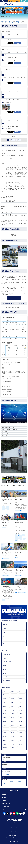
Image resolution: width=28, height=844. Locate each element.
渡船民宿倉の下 (18, 21)
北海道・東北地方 (7, 654)
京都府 (12, 721)
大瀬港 (10, 21)
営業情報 (5, 628)
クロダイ (17, 22)
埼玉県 (12, 702)
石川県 (12, 710)
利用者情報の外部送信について (13, 837)
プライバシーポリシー (13, 833)
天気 (4, 640)
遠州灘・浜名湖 (6, 774)
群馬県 (4, 702)
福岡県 (4, 740)
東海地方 (5, 665)
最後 (19, 139)
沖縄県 (12, 747)
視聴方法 (25, 1)
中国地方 (5, 673)
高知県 (20, 736)
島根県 (12, 729)
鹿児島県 (5, 747)
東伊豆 (4, 772)
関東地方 (5, 658)
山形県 (20, 694)
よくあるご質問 (5, 806)
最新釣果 (5, 624)
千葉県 (20, 702)
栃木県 (20, 698)
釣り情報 (4, 800)
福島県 (4, 698)
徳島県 (20, 732)
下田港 (11, 766)
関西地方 (5, 669)
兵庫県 (4, 725)
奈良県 (12, 725)
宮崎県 (20, 744)
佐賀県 (12, 740)
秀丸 (3, 759)
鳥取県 (4, 729)
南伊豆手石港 (20, 766)
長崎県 (20, 740)
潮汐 (4, 643)
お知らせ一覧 (13, 827)
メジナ (13, 22)
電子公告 (13, 825)
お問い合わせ (13, 831)
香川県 (4, 736)
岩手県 (20, 691)
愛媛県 (12, 736)
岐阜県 (20, 713)
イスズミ (9, 22)
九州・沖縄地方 (6, 680)
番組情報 (4, 797)
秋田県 (12, 694)
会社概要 (13, 822)
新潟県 (20, 706)
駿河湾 (19, 772)
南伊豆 (6, 21)
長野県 (12, 713)
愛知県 (12, 717)
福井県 (20, 710)
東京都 (4, 706)
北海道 (4, 691)
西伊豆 (11, 772)
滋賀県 (4, 721)
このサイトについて (13, 835)
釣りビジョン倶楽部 (14, 1)
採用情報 (13, 829)
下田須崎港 (5, 766)
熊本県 (4, 744)
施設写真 (5, 632)
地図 (4, 636)
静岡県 (2, 21)
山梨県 (4, 713)
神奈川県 (13, 706)
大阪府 (20, 721)
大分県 (12, 744)
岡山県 (20, 729)
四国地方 (5, 677)
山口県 (12, 732)
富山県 (4, 710)
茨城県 (12, 698)
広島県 (4, 732)
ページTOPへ (13, 790)
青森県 (12, 691)
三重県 (20, 717)
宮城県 (4, 694)
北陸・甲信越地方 (7, 661)
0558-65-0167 (8, 153)
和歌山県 (21, 725)
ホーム (4, 1)
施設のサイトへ (9, 158)
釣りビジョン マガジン (7, 803)
